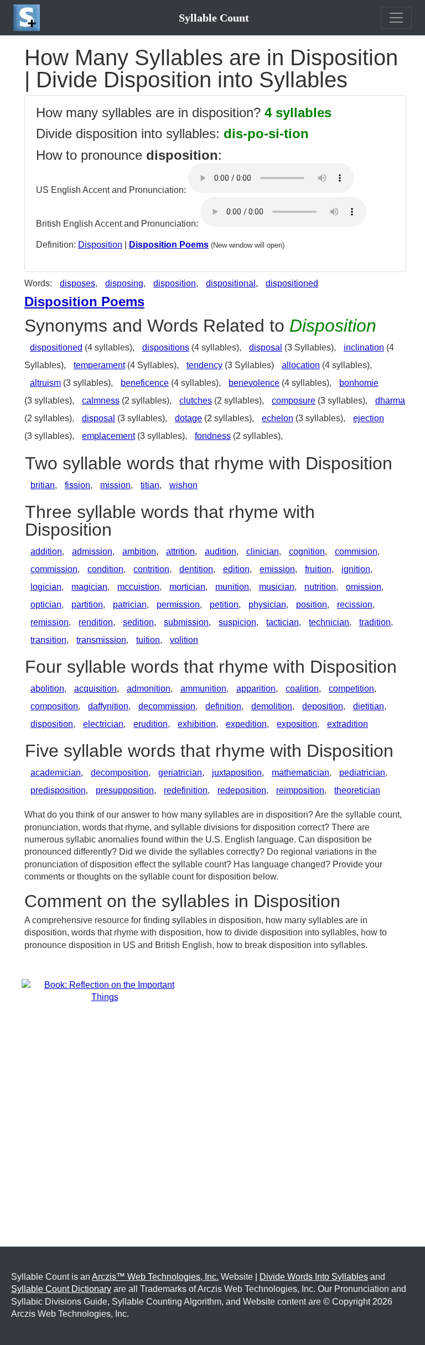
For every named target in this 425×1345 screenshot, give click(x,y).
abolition (47, 688)
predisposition (58, 790)
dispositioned (292, 283)
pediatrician (362, 772)
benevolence (254, 383)
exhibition (197, 724)
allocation (301, 365)
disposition (174, 283)
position (311, 604)
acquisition (95, 688)
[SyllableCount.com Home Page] (28, 17)
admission (92, 551)
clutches (195, 400)
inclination (364, 347)
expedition (246, 724)
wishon (183, 485)
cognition (307, 551)
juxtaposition (237, 772)
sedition (138, 622)
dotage (188, 418)
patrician (130, 604)
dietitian (368, 706)
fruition (318, 569)
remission (49, 622)
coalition (302, 688)
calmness (101, 400)
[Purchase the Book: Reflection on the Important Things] (105, 991)
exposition (297, 724)
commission (53, 569)
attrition (180, 551)
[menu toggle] (396, 18)
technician (329, 622)
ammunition (203, 688)
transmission (101, 640)
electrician (103, 724)
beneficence (145, 383)
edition (236, 569)
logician (45, 587)
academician (55, 772)
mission (115, 485)
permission (178, 604)
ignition (355, 569)
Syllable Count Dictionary (61, 1289)
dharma (390, 400)
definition (223, 706)
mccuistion (138, 587)
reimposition (300, 790)
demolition (271, 706)
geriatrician (180, 772)
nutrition (320, 587)
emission (277, 569)
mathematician (300, 772)
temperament (99, 365)
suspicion (237, 622)
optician (45, 604)
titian (150, 485)
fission (77, 485)
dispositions (165, 347)
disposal (265, 347)
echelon (277, 418)
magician (89, 587)
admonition (148, 688)
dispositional (231, 283)
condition (105, 569)
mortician (187, 587)
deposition (322, 706)
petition (224, 604)
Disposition (100, 244)
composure (293, 400)
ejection (368, 418)
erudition (150, 724)
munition (232, 587)
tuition (148, 640)
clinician (262, 551)
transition (48, 640)
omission (363, 587)
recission (354, 604)
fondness (213, 436)
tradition (375, 622)
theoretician (357, 790)
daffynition (108, 706)
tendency (204, 365)
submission (186, 622)
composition (54, 706)
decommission (166, 706)
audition (220, 551)
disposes (77, 283)
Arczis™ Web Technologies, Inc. (155, 1276)
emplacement (108, 436)
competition (351, 688)
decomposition (119, 772)
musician (276, 587)
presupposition (125, 790)
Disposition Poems (169, 244)
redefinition (186, 790)
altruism (45, 383)
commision (356, 551)
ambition (139, 551)
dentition (196, 569)
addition (46, 551)
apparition (256, 688)
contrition (151, 569)
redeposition (241, 790)
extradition (347, 724)
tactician (282, 622)
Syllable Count (214, 18)
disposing (124, 283)
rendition (96, 622)
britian (42, 485)
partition (87, 604)
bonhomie (359, 383)
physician (267, 604)
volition (184, 640)
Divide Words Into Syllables (314, 1276)
